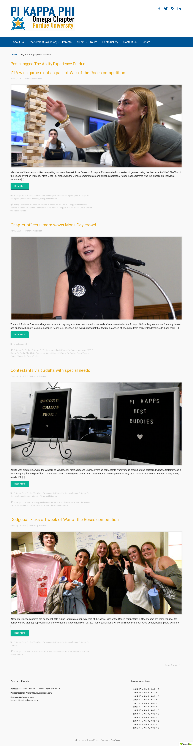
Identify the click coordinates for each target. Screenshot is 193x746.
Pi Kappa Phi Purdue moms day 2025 (75, 350)
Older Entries (171, 665)
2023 (135, 700)
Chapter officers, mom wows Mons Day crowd (53, 224)
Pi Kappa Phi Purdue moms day (45, 350)
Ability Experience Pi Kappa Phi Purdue (30, 205)
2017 (135, 721)
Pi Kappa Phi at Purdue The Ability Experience (33, 195)
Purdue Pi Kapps (59, 208)
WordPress (115, 740)
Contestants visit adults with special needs (50, 370)
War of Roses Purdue (76, 208)
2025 (135, 692)
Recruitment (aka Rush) (43, 42)
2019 (135, 714)
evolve (76, 740)
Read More (19, 186)
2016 (135, 724)
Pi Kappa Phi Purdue (48, 198)
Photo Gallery (110, 42)
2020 (135, 710)
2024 (135, 696)
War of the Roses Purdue (28, 356)
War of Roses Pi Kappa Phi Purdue (61, 353)
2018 (135, 717)
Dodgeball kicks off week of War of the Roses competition (65, 519)
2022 (135, 703)
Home (14, 54)
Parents (67, 42)
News (93, 42)
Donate (146, 42)
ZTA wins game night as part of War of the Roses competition (68, 72)
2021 (135, 707)
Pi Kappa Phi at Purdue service (47, 502)
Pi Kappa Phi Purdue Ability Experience (34, 208)
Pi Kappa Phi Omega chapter (65, 195)
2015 (135, 728)
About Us (18, 42)
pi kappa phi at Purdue (57, 205)
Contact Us (130, 42)
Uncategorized (20, 344)
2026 (135, 689)
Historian (38, 78)
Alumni (81, 42)
